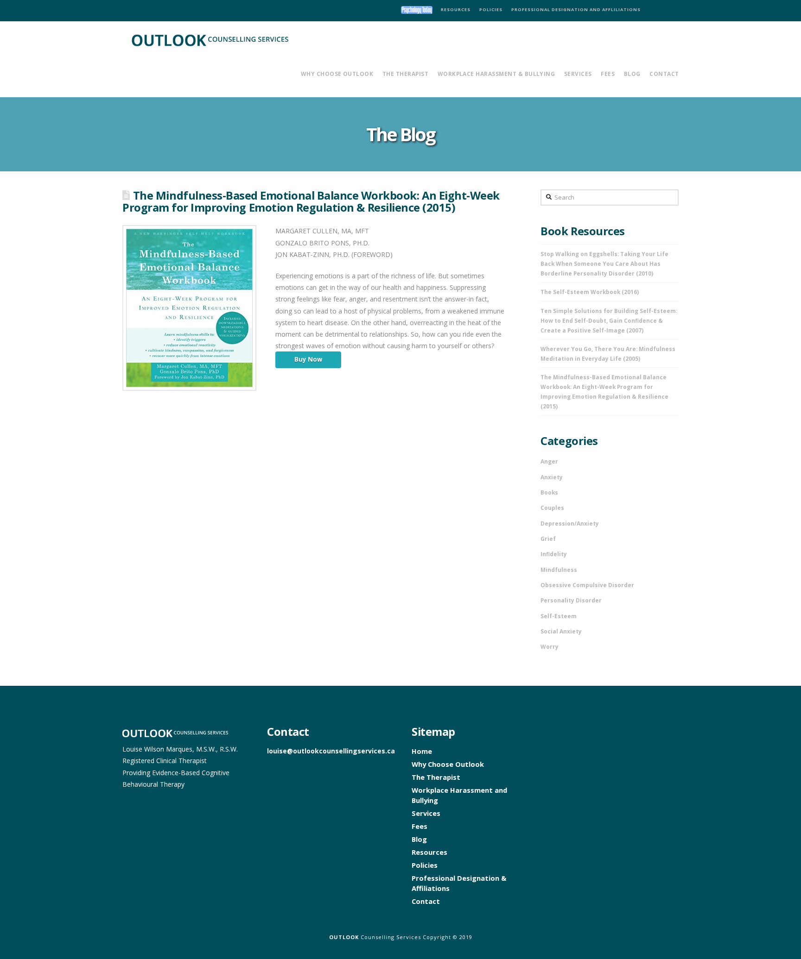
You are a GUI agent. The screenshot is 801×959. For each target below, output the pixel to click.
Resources (429, 852)
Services (426, 813)
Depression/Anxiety (569, 523)
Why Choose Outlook (448, 764)
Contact (426, 901)
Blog (419, 839)
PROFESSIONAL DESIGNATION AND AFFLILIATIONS (576, 9)
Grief (548, 538)
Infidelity (553, 554)
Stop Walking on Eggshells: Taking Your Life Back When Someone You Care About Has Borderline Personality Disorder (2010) (604, 263)
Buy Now (308, 359)
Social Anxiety (561, 631)
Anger (549, 461)
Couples (552, 507)
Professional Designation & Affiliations (459, 883)
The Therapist (436, 777)
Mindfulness (558, 569)
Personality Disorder (571, 600)
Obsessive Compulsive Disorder (587, 585)
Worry (549, 646)
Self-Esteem (558, 616)
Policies (425, 865)
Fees (419, 826)
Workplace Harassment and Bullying (459, 795)
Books (549, 492)
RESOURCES (455, 9)
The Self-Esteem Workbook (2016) (589, 291)
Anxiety (551, 477)
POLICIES (490, 9)
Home (422, 751)
